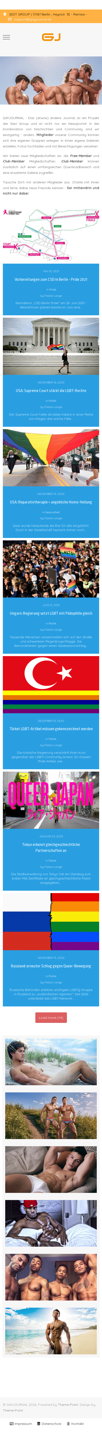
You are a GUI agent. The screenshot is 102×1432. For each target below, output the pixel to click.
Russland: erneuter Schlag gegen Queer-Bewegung (51, 966)
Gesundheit (52, 512)
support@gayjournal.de (32, 19)
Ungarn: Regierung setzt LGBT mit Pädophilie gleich (51, 613)
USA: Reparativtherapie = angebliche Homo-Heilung (51, 502)
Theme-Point (68, 1404)
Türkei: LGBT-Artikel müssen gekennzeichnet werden (51, 729)
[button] (51, 1061)
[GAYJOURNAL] (51, 37)
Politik (52, 400)
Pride (52, 289)
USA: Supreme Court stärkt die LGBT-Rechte (51, 390)
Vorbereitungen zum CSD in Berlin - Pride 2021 (51, 279)
